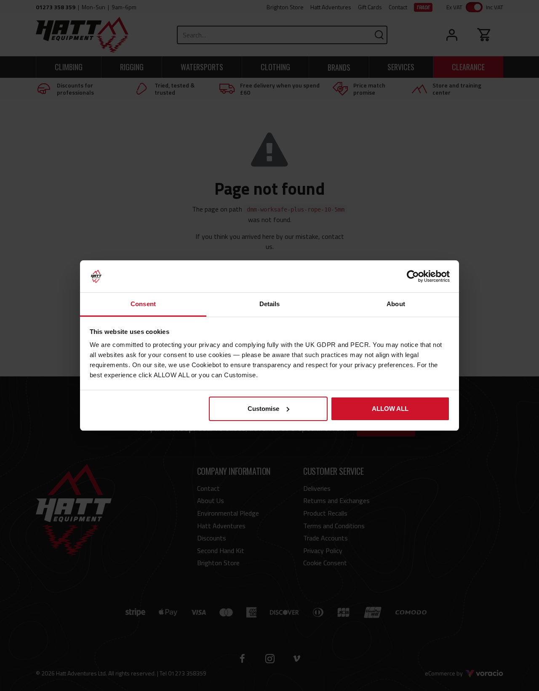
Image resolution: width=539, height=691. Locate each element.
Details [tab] (269, 303)
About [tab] (396, 303)
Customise (263, 408)
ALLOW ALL (390, 408)
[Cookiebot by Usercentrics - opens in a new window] (413, 276)
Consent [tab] (143, 303)
